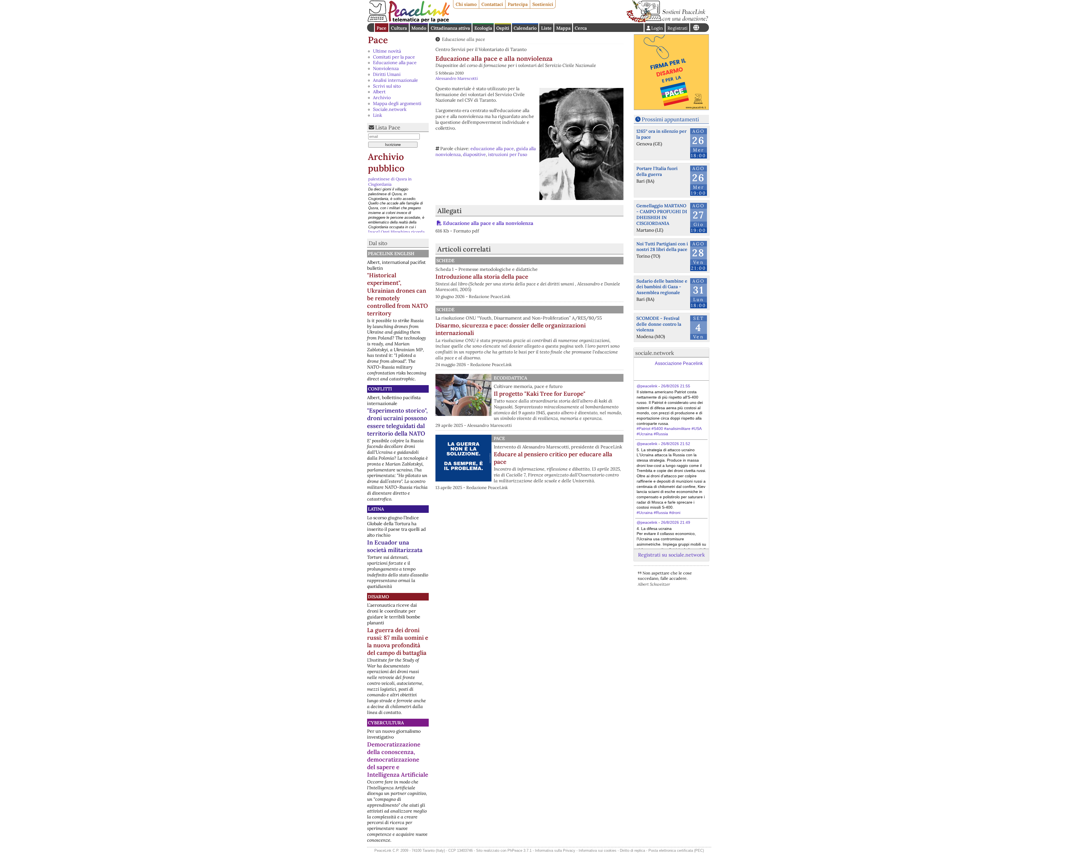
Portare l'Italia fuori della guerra (657, 171)
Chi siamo (466, 4)
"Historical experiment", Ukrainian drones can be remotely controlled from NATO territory (397, 294)
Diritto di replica (632, 850)
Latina (376, 509)
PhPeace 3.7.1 (519, 850)
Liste (546, 28)
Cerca (581, 28)
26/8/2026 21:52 (675, 443)
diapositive (474, 154)
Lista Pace (387, 127)
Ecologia (483, 28)
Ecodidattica (510, 378)
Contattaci (492, 4)
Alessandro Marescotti (456, 78)
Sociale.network (390, 109)
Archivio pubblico (386, 162)
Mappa (563, 28)
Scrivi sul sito (387, 86)
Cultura (399, 28)
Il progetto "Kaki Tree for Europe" (539, 393)
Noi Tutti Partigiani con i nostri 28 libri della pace (662, 246)
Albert (379, 91)
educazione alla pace (492, 148)
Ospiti (502, 28)
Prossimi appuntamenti (670, 119)
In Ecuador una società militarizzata (395, 546)
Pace (381, 28)
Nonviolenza (386, 68)
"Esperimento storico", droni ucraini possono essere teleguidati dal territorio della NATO (397, 422)
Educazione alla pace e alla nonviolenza (488, 223)
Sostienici (542, 4)
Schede (445, 260)
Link (377, 115)
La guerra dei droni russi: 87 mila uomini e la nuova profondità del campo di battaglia (397, 641)
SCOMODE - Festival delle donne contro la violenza (658, 324)
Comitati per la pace (394, 57)
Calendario (525, 28)
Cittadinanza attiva (450, 28)
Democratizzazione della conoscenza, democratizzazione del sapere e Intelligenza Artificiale (397, 759)
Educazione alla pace (395, 62)
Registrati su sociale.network (671, 555)
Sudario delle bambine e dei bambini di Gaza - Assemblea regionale (661, 286)
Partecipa (518, 4)
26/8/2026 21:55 (675, 386)
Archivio (382, 97)
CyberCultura (386, 722)
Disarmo (378, 596)
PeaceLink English (391, 253)
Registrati (677, 28)
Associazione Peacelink (679, 363)
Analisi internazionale (395, 80)
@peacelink (647, 386)
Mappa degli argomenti (397, 103)
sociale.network (654, 353)
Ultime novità (387, 51)
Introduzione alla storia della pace (481, 276)
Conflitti (380, 389)
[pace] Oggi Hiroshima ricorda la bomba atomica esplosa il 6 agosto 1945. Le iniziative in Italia (396, 186)
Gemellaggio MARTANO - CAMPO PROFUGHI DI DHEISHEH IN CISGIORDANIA (661, 214)
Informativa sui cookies (597, 850)
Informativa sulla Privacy (555, 850)
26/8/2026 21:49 (675, 522)
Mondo (418, 28)
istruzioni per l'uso (507, 154)
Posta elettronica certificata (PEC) (676, 850)
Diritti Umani (387, 74)
